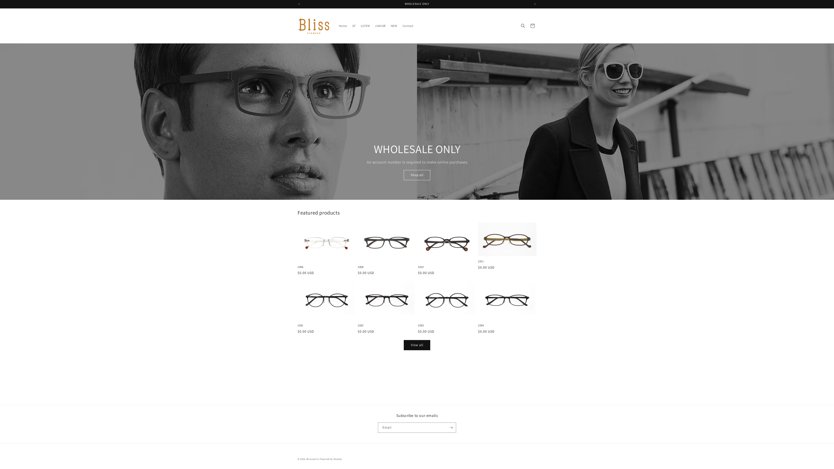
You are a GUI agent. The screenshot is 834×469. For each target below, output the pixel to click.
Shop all (417, 175)
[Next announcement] (535, 4)
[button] (523, 26)
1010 (421, 267)
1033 (421, 325)
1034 (481, 325)
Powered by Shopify (331, 459)
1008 (360, 267)
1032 (360, 325)
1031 (300, 325)
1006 (300, 267)
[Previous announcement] (299, 4)
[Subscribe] (451, 428)
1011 (481, 261)
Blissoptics (312, 459)
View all (417, 345)
